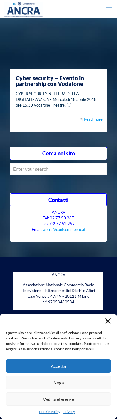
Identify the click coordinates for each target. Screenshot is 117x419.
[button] (108, 321)
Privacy (69, 411)
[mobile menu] (109, 9)
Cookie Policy (49, 411)
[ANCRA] (23, 9)
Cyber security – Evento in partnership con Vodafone (50, 80)
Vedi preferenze (58, 399)
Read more (93, 119)
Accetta (58, 366)
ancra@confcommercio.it (64, 229)
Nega (58, 382)
